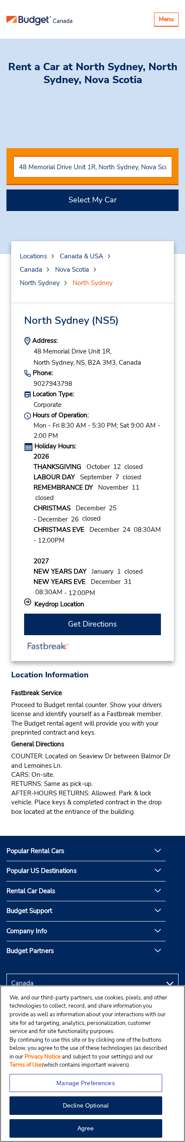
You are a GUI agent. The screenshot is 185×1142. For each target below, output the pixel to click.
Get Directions (92, 624)
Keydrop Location (59, 604)
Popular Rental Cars (35, 851)
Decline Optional (85, 1105)
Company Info (26, 931)
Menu (168, 20)
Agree (85, 1128)
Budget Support (29, 910)
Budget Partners (30, 950)
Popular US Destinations (41, 870)
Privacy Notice (43, 1057)
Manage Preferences (85, 1083)
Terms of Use (25, 1065)
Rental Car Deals (30, 891)
